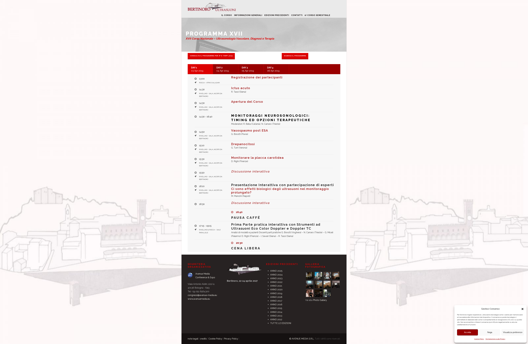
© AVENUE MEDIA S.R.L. (301, 338)
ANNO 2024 (276, 274)
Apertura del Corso (247, 101)
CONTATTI (296, 15)
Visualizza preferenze (512, 332)
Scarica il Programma (295, 56)
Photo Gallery (320, 300)
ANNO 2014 (276, 312)
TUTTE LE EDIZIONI (280, 323)
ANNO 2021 (276, 286)
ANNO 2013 (276, 315)
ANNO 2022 (276, 282)
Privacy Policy (231, 338)
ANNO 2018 (276, 297)
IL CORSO (226, 15)
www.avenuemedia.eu (199, 299)
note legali (193, 338)
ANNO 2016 (276, 304)
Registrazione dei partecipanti (257, 77)
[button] (522, 309)
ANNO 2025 (276, 271)
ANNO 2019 (276, 293)
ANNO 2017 (276, 301)
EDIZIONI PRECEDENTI (276, 15)
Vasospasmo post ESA (249, 130)
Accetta (467, 332)
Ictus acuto (240, 88)
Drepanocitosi (243, 144)
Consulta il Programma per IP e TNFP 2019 (211, 56)
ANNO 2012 (276, 319)
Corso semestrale (318, 15)
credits (203, 338)
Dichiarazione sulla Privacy (495, 339)
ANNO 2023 (276, 278)
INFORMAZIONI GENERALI (248, 15)
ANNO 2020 (276, 289)
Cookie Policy (479, 339)
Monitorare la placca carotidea (257, 157)
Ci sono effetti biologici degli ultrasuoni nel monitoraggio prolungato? (282, 188)
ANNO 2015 (276, 308)
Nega (489, 332)
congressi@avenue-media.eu (202, 295)
